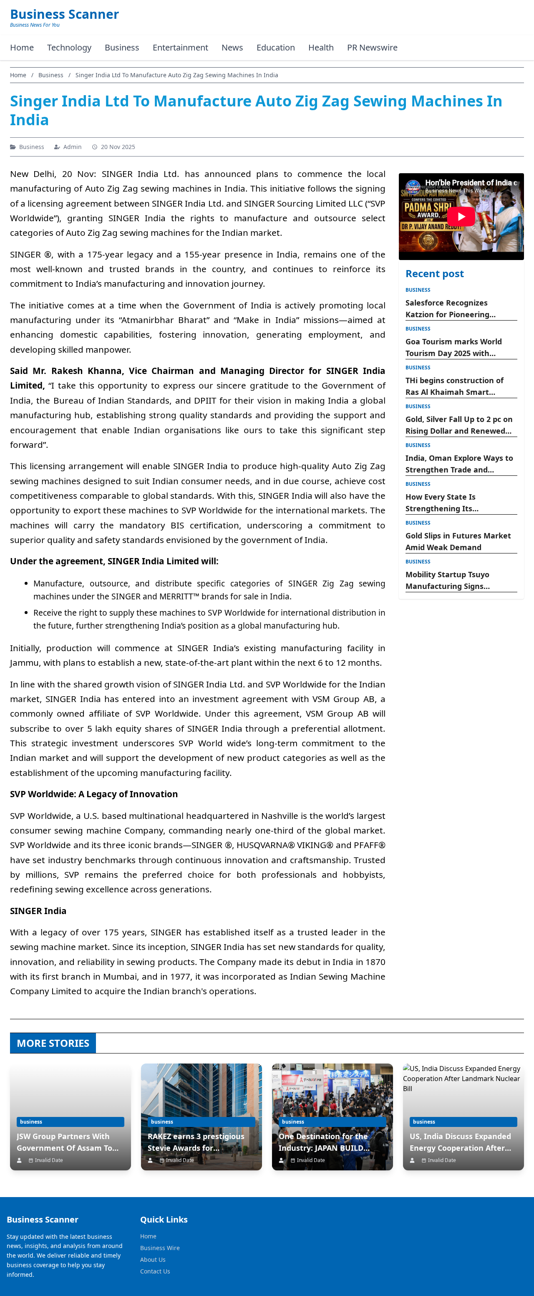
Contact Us (155, 1271)
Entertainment (180, 47)
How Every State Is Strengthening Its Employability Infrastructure (459, 503)
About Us (153, 1259)
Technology (69, 47)
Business (122, 47)
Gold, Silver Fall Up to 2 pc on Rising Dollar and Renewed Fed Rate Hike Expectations (459, 425)
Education (276, 47)
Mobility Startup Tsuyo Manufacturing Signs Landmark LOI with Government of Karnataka (455, 580)
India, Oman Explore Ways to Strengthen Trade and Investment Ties (459, 464)
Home (22, 47)
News (232, 47)
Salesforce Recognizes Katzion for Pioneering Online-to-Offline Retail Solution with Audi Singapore (460, 309)
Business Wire (160, 1248)
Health (321, 47)
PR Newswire (372, 47)
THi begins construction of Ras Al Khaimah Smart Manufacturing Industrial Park (455, 386)
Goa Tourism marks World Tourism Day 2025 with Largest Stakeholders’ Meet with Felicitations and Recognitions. (457, 347)
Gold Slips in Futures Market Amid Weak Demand (458, 541)
